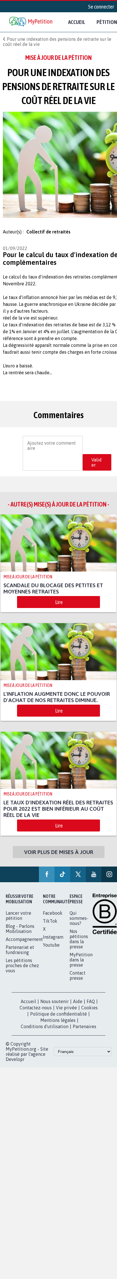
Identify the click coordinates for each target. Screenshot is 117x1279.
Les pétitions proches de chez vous (22, 971)
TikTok (50, 927)
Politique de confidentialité (58, 1020)
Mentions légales (58, 1026)
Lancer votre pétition (18, 922)
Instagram (53, 943)
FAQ (91, 1007)
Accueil (76, 22)
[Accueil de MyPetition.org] (31, 22)
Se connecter (101, 6)
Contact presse (77, 982)
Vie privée (66, 1013)
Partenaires (84, 1032)
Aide (77, 1007)
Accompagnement (24, 945)
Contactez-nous (36, 1013)
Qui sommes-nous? (79, 924)
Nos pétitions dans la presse (79, 945)
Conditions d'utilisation (44, 1032)
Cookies (89, 1013)
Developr (15, 1065)
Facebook (52, 919)
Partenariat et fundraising (20, 956)
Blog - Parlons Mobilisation (20, 935)
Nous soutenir (54, 1007)
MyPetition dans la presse (81, 966)
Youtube (51, 951)
